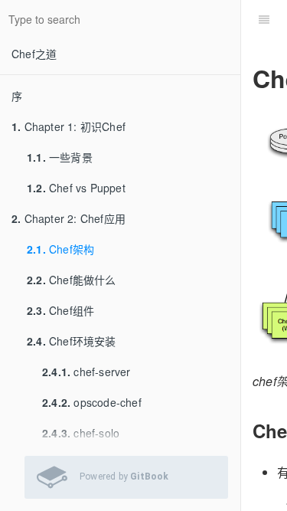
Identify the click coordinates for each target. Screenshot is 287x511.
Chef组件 (60, 310)
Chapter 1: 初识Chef (68, 126)
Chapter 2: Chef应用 (68, 218)
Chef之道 (34, 53)
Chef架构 (60, 249)
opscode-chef (92, 402)
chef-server (86, 371)
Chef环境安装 (71, 341)
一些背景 (60, 157)
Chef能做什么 (71, 279)
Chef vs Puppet (76, 187)
